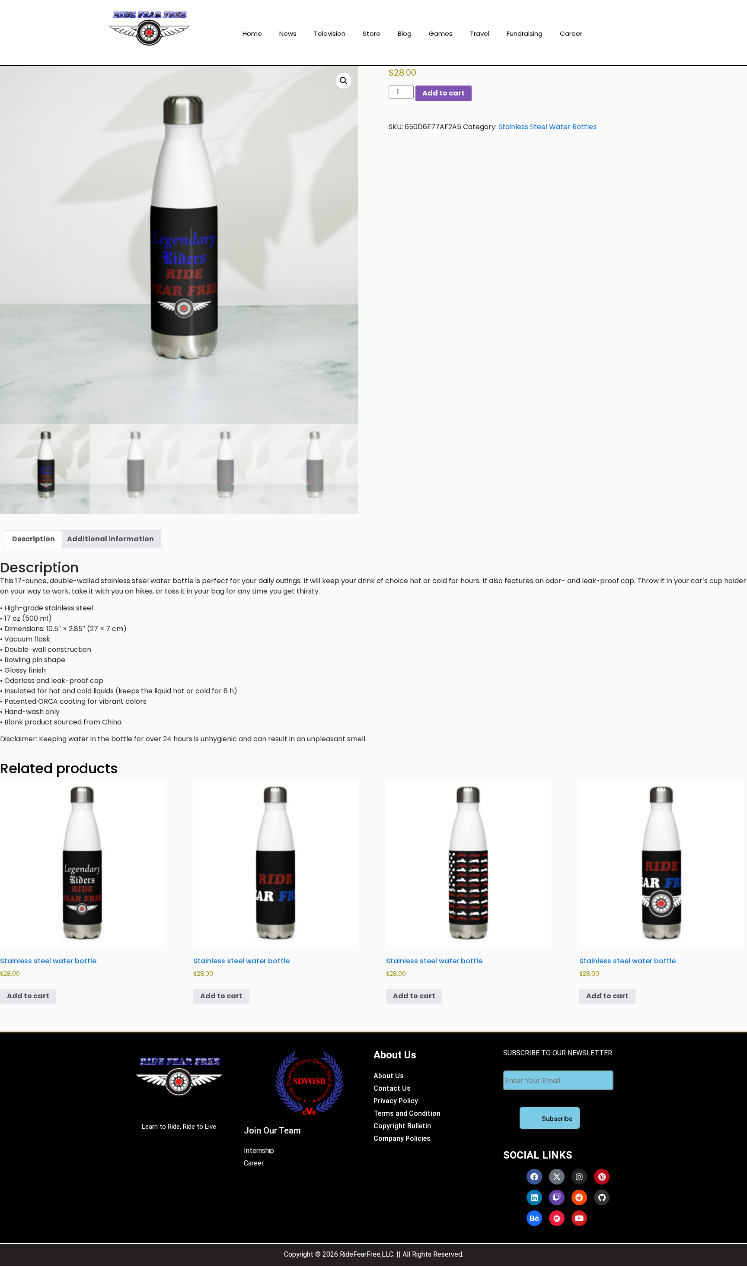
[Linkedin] (534, 1197)
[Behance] (534, 1218)
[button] (343, 81)
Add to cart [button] (28, 996)
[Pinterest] (602, 1176)
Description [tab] (33, 539)
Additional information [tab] (110, 539)
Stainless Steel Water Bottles (547, 127)
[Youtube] (579, 1218)
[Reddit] (579, 1197)
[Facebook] (534, 1176)
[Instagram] (579, 1176)
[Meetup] (557, 1218)
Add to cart (443, 93)
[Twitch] (557, 1197)
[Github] (602, 1197)
